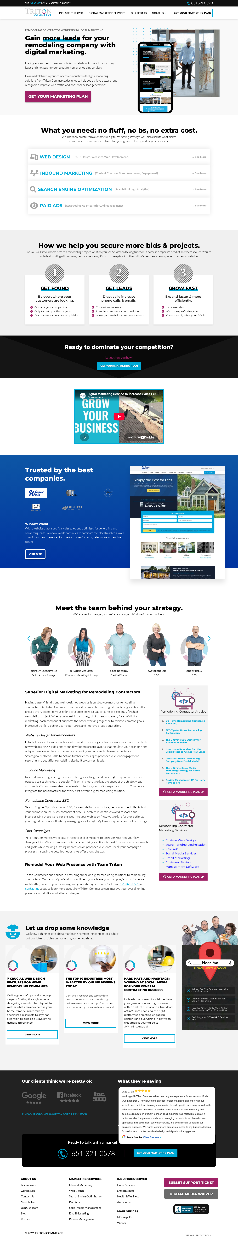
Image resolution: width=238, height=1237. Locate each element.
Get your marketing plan (119, 365)
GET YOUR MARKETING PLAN (192, 12)
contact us (32, 888)
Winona (121, 1223)
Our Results (139, 13)
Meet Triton (28, 1202)
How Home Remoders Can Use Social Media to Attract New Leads (185, 750)
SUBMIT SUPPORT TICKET (191, 1183)
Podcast (25, 1219)
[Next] (209, 638)
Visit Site (35, 554)
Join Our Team (29, 1207)
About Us (158, 13)
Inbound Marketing (80, 1185)
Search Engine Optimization (186, 845)
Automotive (124, 1202)
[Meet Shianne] (83, 665)
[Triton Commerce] (38, 15)
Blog (23, 1213)
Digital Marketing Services (107, 13)
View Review (147, 1119)
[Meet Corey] (195, 665)
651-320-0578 (129, 884)
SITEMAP (189, 1235)
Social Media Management (85, 1207)
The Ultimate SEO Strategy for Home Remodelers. (183, 741)
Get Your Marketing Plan (58, 96)
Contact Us (27, 1196)
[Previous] (28, 638)
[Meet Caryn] (158, 665)
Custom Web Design (180, 840)
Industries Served (71, 13)
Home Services (126, 1185)
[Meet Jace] (120, 665)
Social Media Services (181, 853)
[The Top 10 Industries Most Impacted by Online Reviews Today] (91, 959)
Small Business (125, 1190)
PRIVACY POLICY (204, 1235)
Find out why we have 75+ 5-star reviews (54, 1114)
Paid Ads (171, 849)
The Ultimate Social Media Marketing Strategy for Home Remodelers (183, 771)
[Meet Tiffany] (45, 665)
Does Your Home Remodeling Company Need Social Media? (183, 760)
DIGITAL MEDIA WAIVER (191, 1194)
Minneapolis (124, 1217)
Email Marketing (177, 858)
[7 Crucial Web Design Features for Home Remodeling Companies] (32, 959)
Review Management (82, 1219)
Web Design (76, 1190)
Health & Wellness (128, 1196)
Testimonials (28, 1185)
